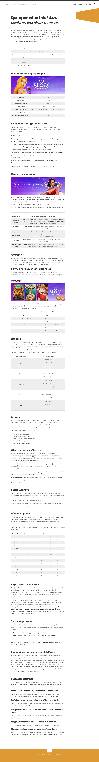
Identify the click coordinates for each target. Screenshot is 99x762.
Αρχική (74, 4)
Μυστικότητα (88, 4)
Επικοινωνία (81, 4)
